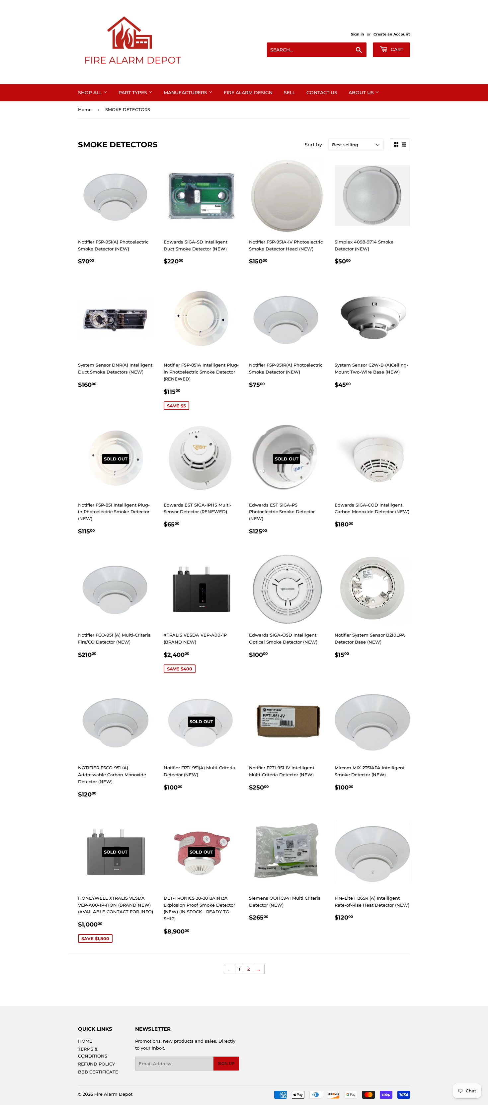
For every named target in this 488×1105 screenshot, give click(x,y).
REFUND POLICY (96, 1064)
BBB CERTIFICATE (98, 1071)
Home (85, 109)
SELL (289, 93)
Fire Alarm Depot (113, 1094)
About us (362, 93)
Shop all (90, 93)
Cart (396, 49)
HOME (85, 1041)
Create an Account (391, 34)
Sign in (357, 34)
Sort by (313, 145)
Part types (133, 93)
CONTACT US (321, 93)
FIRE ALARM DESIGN (248, 93)
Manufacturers (186, 93)
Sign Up (226, 1063)
